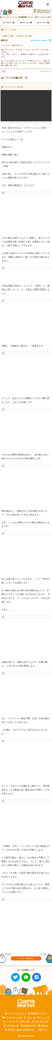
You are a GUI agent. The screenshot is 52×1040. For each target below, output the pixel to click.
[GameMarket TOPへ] (26, 1003)
